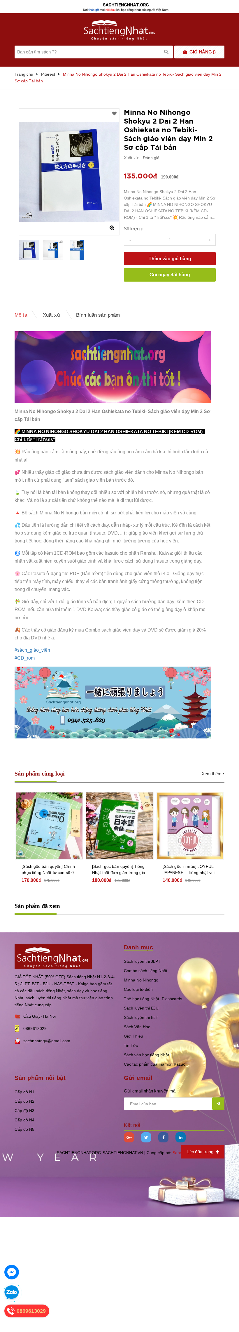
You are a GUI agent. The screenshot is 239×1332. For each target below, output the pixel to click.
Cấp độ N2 (24, 1101)
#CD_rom (25, 657)
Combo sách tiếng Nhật (145, 970)
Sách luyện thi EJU (141, 1008)
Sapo (177, 1152)
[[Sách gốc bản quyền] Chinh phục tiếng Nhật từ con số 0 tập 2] (49, 825)
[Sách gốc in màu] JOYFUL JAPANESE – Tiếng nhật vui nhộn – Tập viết (189, 870)
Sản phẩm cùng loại (40, 773)
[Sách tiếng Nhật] (53, 955)
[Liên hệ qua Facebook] (11, 1272)
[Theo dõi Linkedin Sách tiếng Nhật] (180, 1137)
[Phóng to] (112, 228)
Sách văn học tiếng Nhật (146, 1054)
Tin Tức (131, 1045)
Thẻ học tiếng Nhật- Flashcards (153, 998)
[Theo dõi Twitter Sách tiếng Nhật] (146, 1137)
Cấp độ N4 (24, 1120)
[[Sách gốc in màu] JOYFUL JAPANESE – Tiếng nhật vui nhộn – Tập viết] (190, 825)
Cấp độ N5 (24, 1129)
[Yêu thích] (114, 113)
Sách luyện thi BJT (141, 1017)
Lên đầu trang (200, 1151)
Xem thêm (212, 773)
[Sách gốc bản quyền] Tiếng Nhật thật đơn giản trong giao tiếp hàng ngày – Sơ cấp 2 (119, 870)
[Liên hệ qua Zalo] (11, 1292)
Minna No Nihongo (141, 980)
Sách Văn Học (137, 1026)
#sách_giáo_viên (32, 650)
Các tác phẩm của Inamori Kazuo (154, 1064)
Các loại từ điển (138, 989)
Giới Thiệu (133, 1036)
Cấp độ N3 (24, 1110)
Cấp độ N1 (24, 1092)
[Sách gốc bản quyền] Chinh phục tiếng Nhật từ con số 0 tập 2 (48, 870)
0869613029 (35, 1028)
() (202, 51)
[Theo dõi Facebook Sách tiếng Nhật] (163, 1137)
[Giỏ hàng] (185, 52)
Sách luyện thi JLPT (142, 961)
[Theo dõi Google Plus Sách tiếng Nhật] (129, 1137)
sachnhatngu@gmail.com (46, 1040)
